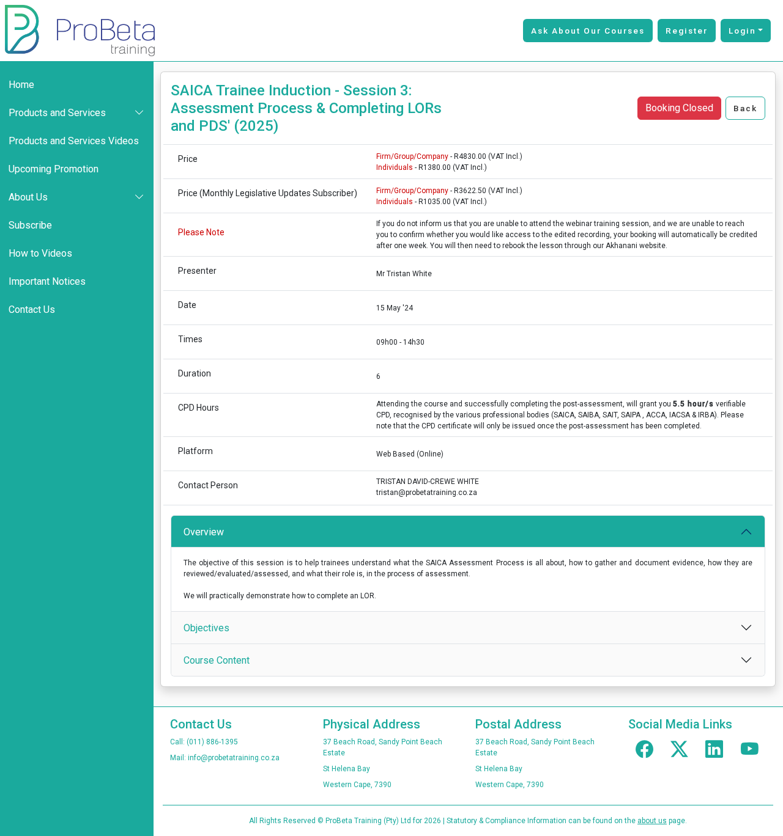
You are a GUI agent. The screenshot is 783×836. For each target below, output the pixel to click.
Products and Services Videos (74, 141)
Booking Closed (679, 108)
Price (188, 159)
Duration (194, 373)
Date (187, 305)
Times (190, 339)
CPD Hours (198, 408)
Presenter (197, 271)
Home (21, 84)
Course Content (217, 660)
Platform (195, 451)
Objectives (206, 628)
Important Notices (47, 281)
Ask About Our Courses (588, 30)
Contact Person (208, 485)
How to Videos (40, 253)
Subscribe (30, 225)
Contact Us (32, 309)
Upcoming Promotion (53, 169)
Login (742, 30)
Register (687, 30)
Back (745, 108)
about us (652, 820)
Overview (204, 532)
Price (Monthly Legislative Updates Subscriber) (267, 193)
